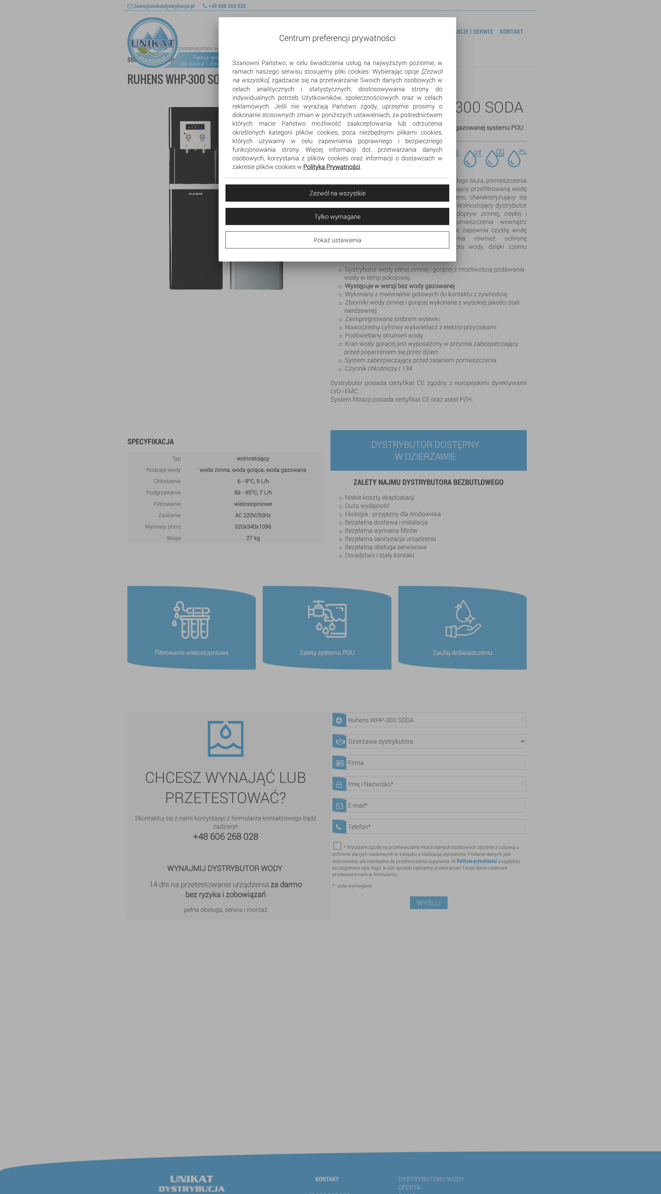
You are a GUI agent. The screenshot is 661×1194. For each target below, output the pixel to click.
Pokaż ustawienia (337, 240)
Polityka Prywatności (331, 166)
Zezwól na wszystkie (337, 193)
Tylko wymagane (337, 216)
